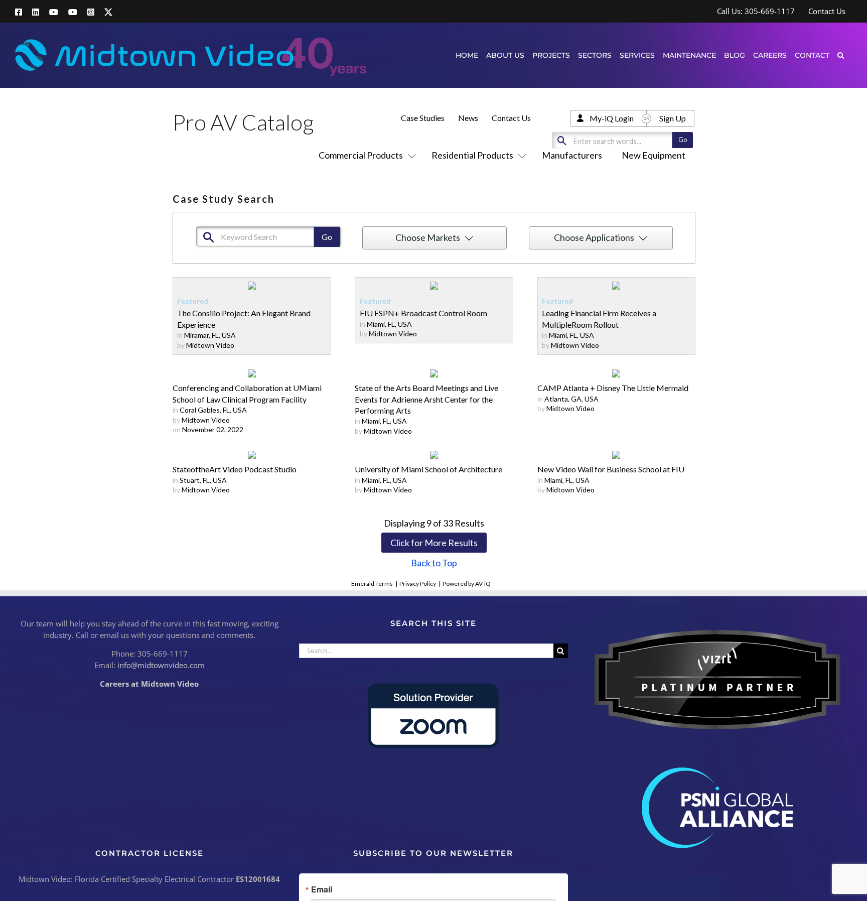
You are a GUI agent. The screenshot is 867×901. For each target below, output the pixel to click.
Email (321, 889)
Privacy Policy (417, 583)
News (468, 117)
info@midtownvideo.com (161, 665)
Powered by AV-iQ (467, 583)
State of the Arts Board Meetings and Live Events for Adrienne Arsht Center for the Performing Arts (426, 399)
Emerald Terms (372, 583)
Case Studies (423, 117)
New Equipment (653, 155)
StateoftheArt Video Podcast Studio (235, 469)
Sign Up (672, 118)
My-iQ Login (612, 118)
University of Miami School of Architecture (428, 469)
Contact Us (511, 117)
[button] (840, 55)
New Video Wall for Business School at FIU (610, 469)
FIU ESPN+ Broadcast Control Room (423, 313)
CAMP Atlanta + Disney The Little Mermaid (612, 388)
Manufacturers (572, 155)
